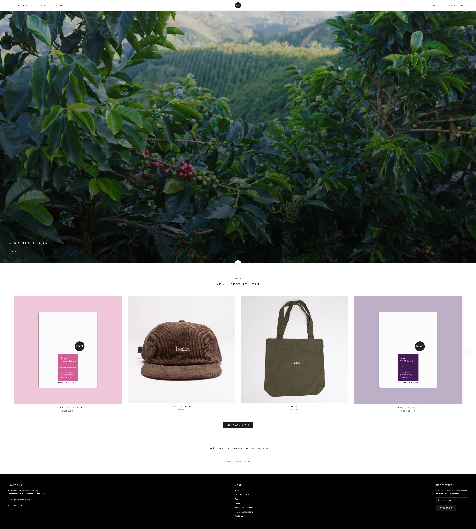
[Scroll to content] (238, 263)
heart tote (294, 406)
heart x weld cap (181, 406)
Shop (9, 5)
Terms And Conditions (244, 508)
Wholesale (58, 5)
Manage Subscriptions (244, 512)
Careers (238, 499)
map (36, 491)
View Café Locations (238, 462)
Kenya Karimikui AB (408, 408)
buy (14, 252)
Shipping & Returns (243, 495)
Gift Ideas (239, 516)
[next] (468, 351)
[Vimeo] (26, 505)
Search (450, 5)
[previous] (8, 351)
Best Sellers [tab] (245, 284)
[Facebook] (9, 505)
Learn (41, 5)
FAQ (237, 490)
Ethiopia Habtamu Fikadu (68, 408)
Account (438, 5)
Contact (238, 503)
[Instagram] (21, 505)
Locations (25, 5)
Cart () (464, 5)
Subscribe (446, 508)
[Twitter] (15, 505)
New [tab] (220, 284)
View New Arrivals (238, 425)
